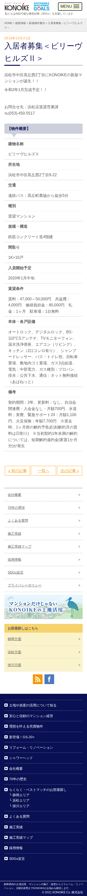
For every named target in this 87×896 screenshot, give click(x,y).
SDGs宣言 (15, 572)
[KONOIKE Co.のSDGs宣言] (41, 6)
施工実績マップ (19, 546)
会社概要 (14, 495)
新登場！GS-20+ (22, 737)
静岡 (14, 639)
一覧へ (43, 471)
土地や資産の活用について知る (33, 705)
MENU (66, 6)
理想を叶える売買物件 (26, 726)
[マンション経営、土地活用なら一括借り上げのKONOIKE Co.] (17, 6)
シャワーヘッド (21, 758)
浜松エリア (21, 800)
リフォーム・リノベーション (31, 747)
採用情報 (14, 559)
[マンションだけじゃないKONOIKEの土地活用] (43, 608)
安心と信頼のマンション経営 (31, 716)
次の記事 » (69, 471)
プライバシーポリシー (25, 585)
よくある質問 (18, 521)
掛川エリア (21, 806)
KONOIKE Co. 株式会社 (67, 892)
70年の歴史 (16, 508)
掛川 (14, 665)
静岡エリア (21, 795)
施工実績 (14, 534)
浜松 (14, 652)
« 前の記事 (17, 471)
